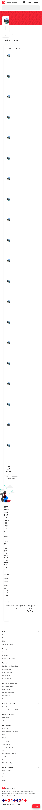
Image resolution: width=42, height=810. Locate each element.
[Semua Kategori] (24, 2)
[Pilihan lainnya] (12, 33)
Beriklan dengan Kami (21, 793)
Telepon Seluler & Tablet (10, 710)
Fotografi (5, 728)
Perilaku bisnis (11, 796)
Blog (3, 641)
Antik (4, 750)
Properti (4, 777)
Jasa (3, 721)
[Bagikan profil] (9, 34)
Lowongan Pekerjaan (8, 793)
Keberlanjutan (28, 791)
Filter (16, 49)
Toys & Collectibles (8, 747)
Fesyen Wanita (7, 678)
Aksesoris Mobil (7, 774)
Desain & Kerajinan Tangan (10, 731)
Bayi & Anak (6, 689)
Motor (4, 780)
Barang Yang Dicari (8, 658)
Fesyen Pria (6, 675)
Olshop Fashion (7, 672)
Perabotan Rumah (8, 692)
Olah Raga (5, 741)
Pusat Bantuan (6, 791)
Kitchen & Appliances (9, 699)
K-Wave (4, 760)
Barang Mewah (7, 669)
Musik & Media (7, 738)
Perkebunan (6, 696)
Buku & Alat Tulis (7, 686)
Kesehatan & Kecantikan (10, 666)
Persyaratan (31, 793)
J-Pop (4, 756)
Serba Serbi (6, 652)
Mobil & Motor (6, 771)
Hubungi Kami (15, 791)
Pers (22, 791)
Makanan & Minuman (9, 735)
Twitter (4, 638)
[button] (5, 28)
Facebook (5, 635)
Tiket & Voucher (7, 763)
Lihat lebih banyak (8, 469)
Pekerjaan (5, 717)
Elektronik (5, 706)
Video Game (6, 744)
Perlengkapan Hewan (9, 753)
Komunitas (5, 655)
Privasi (4, 796)
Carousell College (7, 644)
